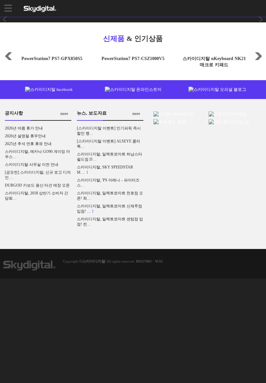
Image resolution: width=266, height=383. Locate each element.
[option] (51, 56)
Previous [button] (8, 55)
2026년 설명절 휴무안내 (25, 136)
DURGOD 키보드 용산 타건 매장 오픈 (37, 185)
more (64, 113)
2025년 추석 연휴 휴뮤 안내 (28, 144)
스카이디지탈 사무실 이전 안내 (31, 164)
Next (261, 19)
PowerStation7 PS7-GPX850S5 (51, 58)
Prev (5, 19)
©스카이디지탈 (92, 261)
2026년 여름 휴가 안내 (24, 128)
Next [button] (258, 55)
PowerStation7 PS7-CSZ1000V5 (133, 58)
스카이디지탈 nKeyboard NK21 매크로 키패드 (214, 61)
